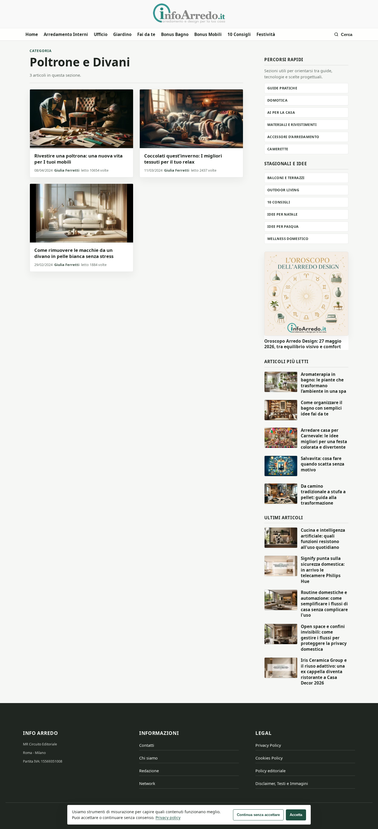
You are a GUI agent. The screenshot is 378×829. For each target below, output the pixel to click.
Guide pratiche (282, 88)
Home (31, 34)
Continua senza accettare (258, 815)
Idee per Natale (282, 214)
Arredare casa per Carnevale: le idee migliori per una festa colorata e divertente (324, 438)
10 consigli (278, 202)
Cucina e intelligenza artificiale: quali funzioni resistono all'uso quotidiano (323, 538)
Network (147, 783)
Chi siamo (148, 758)
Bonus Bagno (174, 34)
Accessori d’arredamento (293, 137)
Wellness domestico (288, 238)
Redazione (149, 770)
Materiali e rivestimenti (292, 124)
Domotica (277, 100)
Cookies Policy (269, 758)
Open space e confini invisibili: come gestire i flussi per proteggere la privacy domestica (324, 638)
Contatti (146, 745)
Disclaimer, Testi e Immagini (281, 783)
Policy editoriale (270, 770)
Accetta (296, 815)
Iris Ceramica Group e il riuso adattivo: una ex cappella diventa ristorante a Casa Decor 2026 (324, 671)
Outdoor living (283, 190)
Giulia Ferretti (66, 170)
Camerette (277, 149)
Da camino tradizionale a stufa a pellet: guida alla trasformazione (323, 494)
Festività (266, 34)
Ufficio (100, 34)
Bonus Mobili (208, 34)
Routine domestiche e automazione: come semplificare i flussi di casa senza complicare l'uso (324, 604)
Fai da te (146, 34)
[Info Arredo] (189, 13)
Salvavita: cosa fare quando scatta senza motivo (322, 464)
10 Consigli (239, 34)
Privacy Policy (268, 745)
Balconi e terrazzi (286, 177)
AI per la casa (281, 112)
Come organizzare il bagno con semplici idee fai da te (321, 408)
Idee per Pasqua (283, 226)
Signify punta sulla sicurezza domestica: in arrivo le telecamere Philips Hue (323, 570)
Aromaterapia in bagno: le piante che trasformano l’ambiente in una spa (323, 382)
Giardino (122, 34)
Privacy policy (168, 817)
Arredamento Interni (66, 34)
